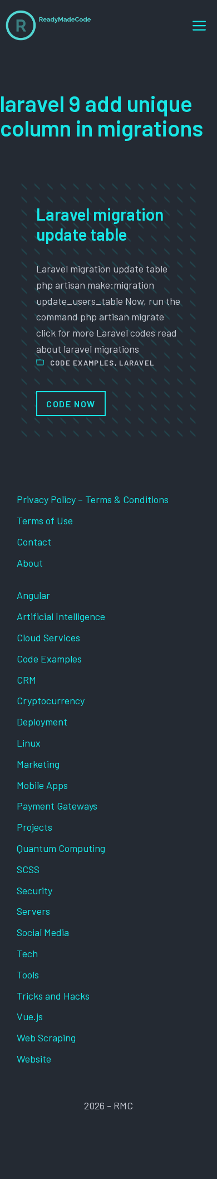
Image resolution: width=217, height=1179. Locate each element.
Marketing (38, 764)
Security (34, 890)
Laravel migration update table (100, 224)
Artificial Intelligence (61, 616)
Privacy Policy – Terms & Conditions (93, 499)
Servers (33, 911)
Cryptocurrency (51, 700)
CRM (26, 680)
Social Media (43, 932)
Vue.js (30, 1016)
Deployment (42, 721)
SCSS (28, 869)
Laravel (136, 362)
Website (34, 1059)
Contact (34, 541)
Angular (33, 595)
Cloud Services (48, 637)
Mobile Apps (42, 785)
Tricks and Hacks (53, 996)
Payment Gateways (57, 806)
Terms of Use (45, 520)
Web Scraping (46, 1037)
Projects (34, 827)
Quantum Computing (61, 848)
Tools (28, 974)
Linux (29, 743)
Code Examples (82, 362)
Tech (27, 953)
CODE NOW (71, 403)
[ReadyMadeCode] (48, 25)
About (30, 563)
